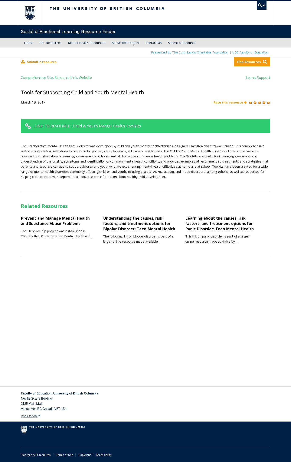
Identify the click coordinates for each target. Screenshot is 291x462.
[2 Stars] (254, 102)
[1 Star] (250, 102)
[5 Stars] (268, 102)
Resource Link (66, 77)
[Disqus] (145, 326)
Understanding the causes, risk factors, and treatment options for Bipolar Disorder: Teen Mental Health (139, 223)
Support (263, 77)
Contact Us (154, 42)
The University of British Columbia (30, 13)
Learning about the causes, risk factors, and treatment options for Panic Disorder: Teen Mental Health (219, 223)
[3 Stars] (259, 102)
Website (85, 77)
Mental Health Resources (86, 42)
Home (28, 42)
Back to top (29, 416)
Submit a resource (41, 62)
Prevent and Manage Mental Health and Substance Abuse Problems (55, 221)
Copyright (85, 455)
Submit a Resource (182, 42)
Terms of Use (64, 455)
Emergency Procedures (36, 455)
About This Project (125, 42)
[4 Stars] (263, 102)
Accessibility (103, 455)
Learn (250, 77)
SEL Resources (51, 42)
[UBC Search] (262, 5)
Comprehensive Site (37, 77)
